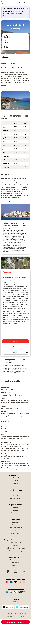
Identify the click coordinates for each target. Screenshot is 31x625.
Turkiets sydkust (15, 498)
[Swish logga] (19, 583)
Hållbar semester (15, 525)
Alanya (15, 510)
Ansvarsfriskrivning (15, 551)
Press (15, 530)
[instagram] (15, 572)
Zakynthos (15, 495)
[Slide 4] (17, 108)
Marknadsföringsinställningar (15, 548)
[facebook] (8, 572)
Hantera (15, 352)
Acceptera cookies (15, 341)
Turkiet (15, 480)
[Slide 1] (13, 108)
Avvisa (15, 347)
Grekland (15, 478)
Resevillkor (15, 565)
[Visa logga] (11, 583)
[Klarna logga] (23, 583)
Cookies (15, 545)
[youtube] (23, 572)
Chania (15, 507)
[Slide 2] (14, 108)
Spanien (15, 483)
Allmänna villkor (12, 616)
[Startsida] (2, 2)
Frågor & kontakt (15, 560)
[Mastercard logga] (7, 583)
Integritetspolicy (15, 542)
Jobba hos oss (15, 533)
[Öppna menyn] (27, 2)
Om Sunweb (15, 522)
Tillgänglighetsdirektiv (15, 528)
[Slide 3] (16, 108)
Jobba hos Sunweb (20, 613)
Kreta (15, 492)
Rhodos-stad (15, 513)
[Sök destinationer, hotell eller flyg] (15, 2)
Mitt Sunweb (15, 563)
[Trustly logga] (15, 583)
